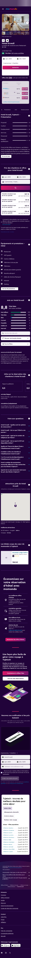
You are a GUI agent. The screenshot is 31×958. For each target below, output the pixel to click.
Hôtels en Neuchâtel (8, 849)
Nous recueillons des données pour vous (14, 875)
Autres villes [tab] (7, 808)
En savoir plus (6, 224)
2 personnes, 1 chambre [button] (10, 63)
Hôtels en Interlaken (8, 842)
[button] (3, 9)
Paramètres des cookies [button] (7, 232)
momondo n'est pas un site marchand (14, 872)
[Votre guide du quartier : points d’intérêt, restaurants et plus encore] (29, 485)
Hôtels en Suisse (24, 885)
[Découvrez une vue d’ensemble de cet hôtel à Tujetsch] (29, 116)
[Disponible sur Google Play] (5, 945)
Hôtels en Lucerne (8, 835)
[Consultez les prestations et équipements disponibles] (29, 245)
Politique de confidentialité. (16, 783)
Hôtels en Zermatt (8, 846)
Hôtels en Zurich (7, 832)
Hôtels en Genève (8, 828)
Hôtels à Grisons (11, 886)
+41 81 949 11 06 (7, 51)
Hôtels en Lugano (8, 851)
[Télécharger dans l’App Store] (15, 945)
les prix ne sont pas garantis (15, 867)
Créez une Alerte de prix (15, 630)
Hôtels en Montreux (8, 837)
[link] (15, 639)
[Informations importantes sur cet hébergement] (29, 375)
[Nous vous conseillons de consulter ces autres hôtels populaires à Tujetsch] (29, 545)
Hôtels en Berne (7, 844)
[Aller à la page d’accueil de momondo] (11, 9)
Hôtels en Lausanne (8, 830)
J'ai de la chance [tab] (9, 816)
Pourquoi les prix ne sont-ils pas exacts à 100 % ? (15, 878)
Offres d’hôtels (4, 885)
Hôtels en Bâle (7, 839)
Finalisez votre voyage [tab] (10, 820)
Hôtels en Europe (14, 885)
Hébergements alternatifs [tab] (11, 812)
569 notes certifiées (17, 53)
